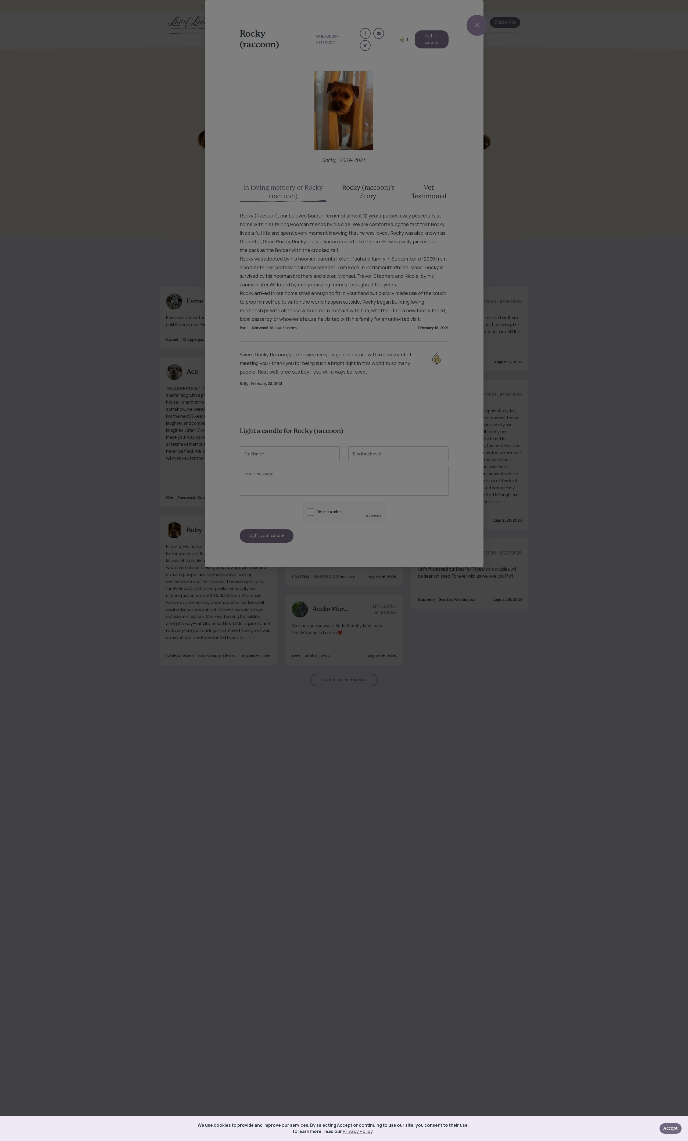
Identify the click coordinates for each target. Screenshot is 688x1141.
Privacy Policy (357, 1131)
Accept (670, 1128)
